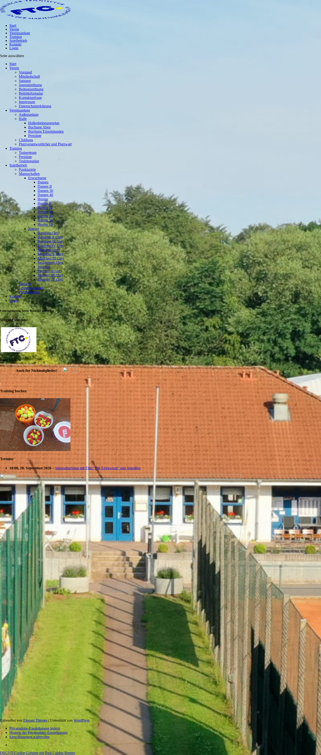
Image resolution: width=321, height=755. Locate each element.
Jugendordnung (30, 85)
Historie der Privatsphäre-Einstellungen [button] (38, 733)
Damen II (45, 186)
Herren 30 (45, 212)
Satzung (25, 81)
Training (15, 37)
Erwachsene (37, 178)
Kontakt (15, 44)
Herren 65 (45, 224)
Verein (14, 29)
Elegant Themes (35, 720)
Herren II (44, 203)
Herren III (45, 208)
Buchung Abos (39, 127)
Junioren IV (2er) (50, 279)
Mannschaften (29, 174)
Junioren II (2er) (50, 271)
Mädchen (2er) (48, 250)
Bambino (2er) (48, 233)
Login (13, 48)
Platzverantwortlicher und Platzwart (45, 144)
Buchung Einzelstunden (46, 131)
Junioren (44, 267)
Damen (43, 182)
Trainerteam (27, 153)
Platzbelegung (29, 292)
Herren (43, 199)
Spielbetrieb (18, 41)
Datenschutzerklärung (35, 106)
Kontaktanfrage (30, 98)
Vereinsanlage (19, 33)
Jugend (33, 229)
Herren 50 (45, 220)
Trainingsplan (29, 161)
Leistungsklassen (31, 288)
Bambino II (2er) (50, 237)
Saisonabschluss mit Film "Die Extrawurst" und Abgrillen (98, 468)
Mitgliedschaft (29, 76)
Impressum (27, 102)
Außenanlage (29, 115)
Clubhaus (26, 140)
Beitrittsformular (31, 93)
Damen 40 (45, 195)
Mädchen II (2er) (50, 254)
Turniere (25, 284)
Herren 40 (45, 216)
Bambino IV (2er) (51, 246)
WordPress (82, 720)
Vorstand (25, 72)
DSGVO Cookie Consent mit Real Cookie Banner (37, 753)
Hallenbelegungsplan (43, 123)
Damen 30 (45, 191)
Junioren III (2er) (50, 275)
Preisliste (34, 136)
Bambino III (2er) (51, 241)
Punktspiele (27, 169)
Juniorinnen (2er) (50, 263)
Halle (23, 119)
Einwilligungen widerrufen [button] (29, 737)
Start (12, 25)
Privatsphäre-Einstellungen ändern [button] (34, 728)
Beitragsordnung (31, 89)
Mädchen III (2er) (51, 258)
